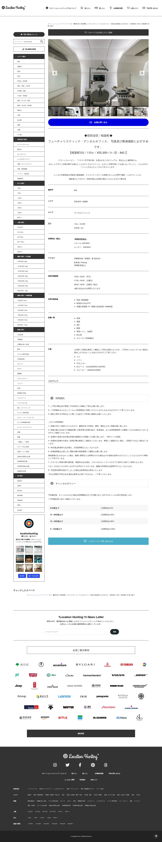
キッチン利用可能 (23, 412)
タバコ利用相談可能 (23, 422)
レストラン (137, 801)
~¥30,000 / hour (22, 315)
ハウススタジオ (22, 403)
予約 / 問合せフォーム (30, 34)
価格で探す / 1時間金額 (24, 295)
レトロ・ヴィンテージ (24, 427)
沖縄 (18, 130)
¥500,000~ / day (22, 291)
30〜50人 (20, 237)
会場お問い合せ (100, 122)
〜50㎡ (36, 817)
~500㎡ (19, 213)
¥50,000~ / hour (22, 325)
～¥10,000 (38, 823)
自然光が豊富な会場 (23, 456)
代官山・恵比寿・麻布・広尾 (74, 795)
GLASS (19, 510)
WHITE (19, 481)
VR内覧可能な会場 (23, 466)
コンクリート (21, 398)
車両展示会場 (21, 471)
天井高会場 (20, 359)
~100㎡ (19, 198)
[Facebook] (80, 764)
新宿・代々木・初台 (23, 100)
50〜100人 (20, 242)
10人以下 (20, 227)
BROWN (20, 495)
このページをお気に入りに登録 (99, 32)
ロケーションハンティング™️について (54, 773)
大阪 (18, 115)
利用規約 (82, 779)
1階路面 (19, 339)
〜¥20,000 (46, 823)
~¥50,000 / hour (22, 320)
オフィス (20, 364)
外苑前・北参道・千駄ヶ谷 (52, 795)
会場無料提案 (99, 773)
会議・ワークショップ (73, 789)
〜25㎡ (29, 817)
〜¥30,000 (54, 823)
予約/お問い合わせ (114, 773)
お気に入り (93, 779)
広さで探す (20, 183)
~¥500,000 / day (22, 286)
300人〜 (20, 252)
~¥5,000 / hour (22, 300)
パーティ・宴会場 (23, 174)
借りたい (74, 773)
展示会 (19, 149)
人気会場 (20, 334)
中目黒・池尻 (21, 91)
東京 (71, 24)
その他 (19, 135)
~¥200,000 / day (22, 276)
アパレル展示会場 (23, 354)
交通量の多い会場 (23, 344)
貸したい (85, 773)
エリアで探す (21, 56)
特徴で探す (20, 329)
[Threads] (105, 764)
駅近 (18, 349)
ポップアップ (21, 154)
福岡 (18, 125)
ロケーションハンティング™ (55, 24)
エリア (66, 24)
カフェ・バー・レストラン (25, 417)
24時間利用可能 (22, 461)
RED (18, 505)
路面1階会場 (31, 801)
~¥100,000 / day (22, 266)
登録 (114, 632)
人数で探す (20, 222)
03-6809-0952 (30, 49)
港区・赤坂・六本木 (23, 86)
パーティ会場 (99, 789)
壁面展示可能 (21, 393)
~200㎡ (19, 203)
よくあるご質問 (69, 779)
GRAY (19, 486)
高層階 (19, 373)
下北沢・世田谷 (22, 96)
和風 (18, 437)
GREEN (19, 500)
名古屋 (19, 120)
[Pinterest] (92, 764)
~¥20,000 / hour (22, 310)
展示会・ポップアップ (45, 789)
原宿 (18, 71)
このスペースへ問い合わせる (100, 541)
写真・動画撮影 (22, 169)
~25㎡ (19, 188)
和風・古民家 (31, 805)
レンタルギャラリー (23, 159)
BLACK (19, 490)
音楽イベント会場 (23, 451)
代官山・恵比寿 (22, 81)
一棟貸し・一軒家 (23, 442)
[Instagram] (55, 764)
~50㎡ (19, 193)
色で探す (20, 476)
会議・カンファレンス (24, 164)
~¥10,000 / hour (22, 305)
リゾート (20, 383)
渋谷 (18, 76)
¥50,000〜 (70, 823)
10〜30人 (20, 232)
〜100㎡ (42, 817)
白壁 (18, 388)
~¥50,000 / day (22, 261)
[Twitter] (67, 764)
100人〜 (20, 247)
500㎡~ (19, 217)
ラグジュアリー (22, 378)
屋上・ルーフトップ (23, 408)
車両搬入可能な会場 (90, 805)
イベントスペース (23, 144)
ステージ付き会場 (23, 447)
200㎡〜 (55, 817)
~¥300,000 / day (22, 281)
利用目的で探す (22, 139)
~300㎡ (19, 208)
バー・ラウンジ (123, 801)
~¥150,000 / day (22, 271)
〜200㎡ (49, 817)
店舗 (18, 432)
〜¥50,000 (62, 823)
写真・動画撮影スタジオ (87, 789)
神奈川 (19, 110)
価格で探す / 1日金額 (24, 256)
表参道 (19, 66)
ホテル (19, 369)
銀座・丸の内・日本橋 (24, 105)
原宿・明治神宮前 (38, 795)
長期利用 (20, 178)
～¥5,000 (30, 823)
